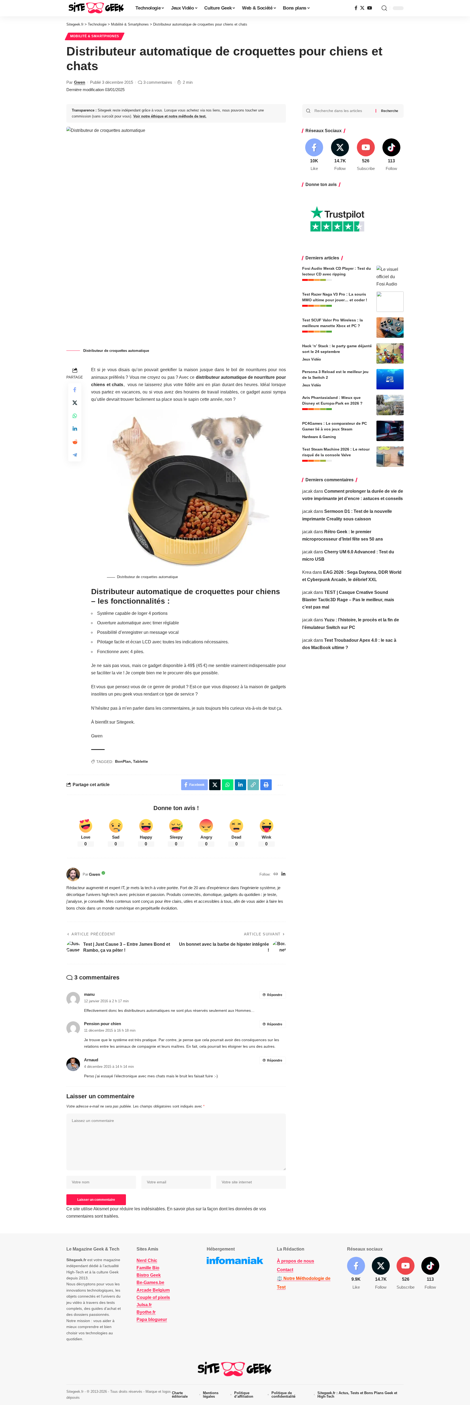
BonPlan (123, 761)
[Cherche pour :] (343, 111)
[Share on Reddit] (74, 441)
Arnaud (91, 1060)
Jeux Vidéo (311, 359)
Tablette (140, 761)
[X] (362, 8)
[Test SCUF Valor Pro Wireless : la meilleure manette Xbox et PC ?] (390, 327)
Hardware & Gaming (319, 437)
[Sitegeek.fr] (96, 8)
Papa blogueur (152, 1319)
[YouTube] (369, 8)
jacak (307, 491)
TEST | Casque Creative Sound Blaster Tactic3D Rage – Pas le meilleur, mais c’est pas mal (348, 599)
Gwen (79, 82)
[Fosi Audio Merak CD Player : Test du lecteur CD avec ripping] (390, 276)
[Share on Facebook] (74, 389)
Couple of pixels (153, 1297)
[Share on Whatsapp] (74, 415)
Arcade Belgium (153, 1290)
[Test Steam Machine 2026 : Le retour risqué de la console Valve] (390, 456)
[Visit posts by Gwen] (73, 874)
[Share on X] (74, 402)
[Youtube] (366, 155)
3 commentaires (157, 82)
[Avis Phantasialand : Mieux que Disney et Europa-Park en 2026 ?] (390, 405)
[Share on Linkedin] (74, 428)
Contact (285, 1269)
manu (89, 994)
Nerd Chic (147, 1260)
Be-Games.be (150, 1282)
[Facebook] (356, 8)
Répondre (274, 995)
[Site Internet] (276, 874)
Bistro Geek (149, 1275)
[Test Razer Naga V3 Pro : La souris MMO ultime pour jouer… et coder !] (390, 301)
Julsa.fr (144, 1304)
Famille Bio (148, 1268)
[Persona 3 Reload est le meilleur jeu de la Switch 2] (390, 379)
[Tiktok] (391, 155)
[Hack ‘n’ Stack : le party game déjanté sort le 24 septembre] (390, 353)
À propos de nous (295, 1261)
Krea (306, 572)
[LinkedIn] (283, 874)
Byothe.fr (146, 1312)
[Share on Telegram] (74, 454)
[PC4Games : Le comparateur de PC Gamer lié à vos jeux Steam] (390, 431)
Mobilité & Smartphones (94, 36)
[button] (384, 8)
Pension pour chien (102, 1024)
